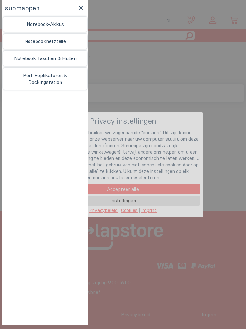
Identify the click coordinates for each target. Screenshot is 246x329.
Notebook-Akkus (45, 24)
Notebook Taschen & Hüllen (45, 58)
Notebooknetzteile (45, 41)
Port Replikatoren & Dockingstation (45, 78)
